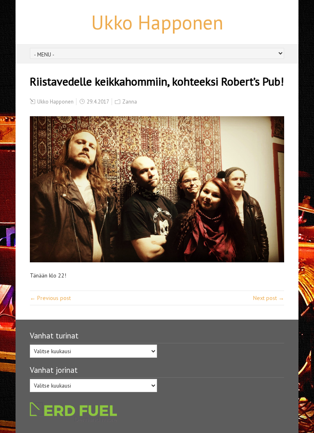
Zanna (129, 101)
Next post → (268, 298)
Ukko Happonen (157, 22)
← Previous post (50, 298)
